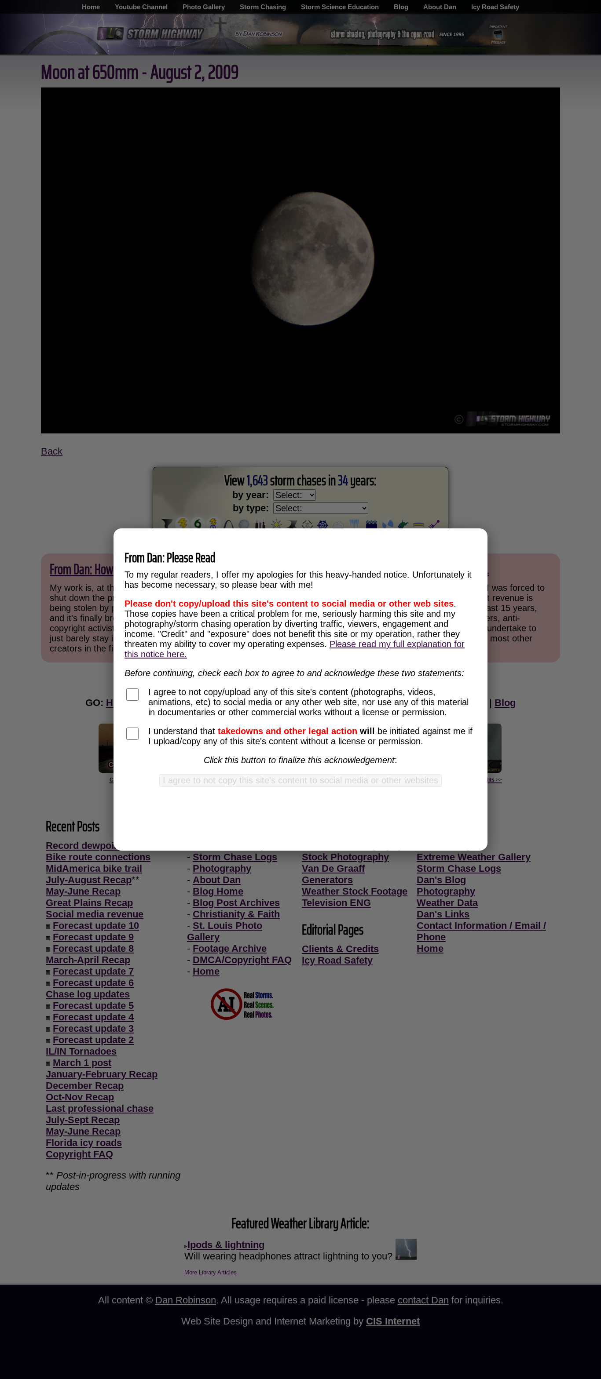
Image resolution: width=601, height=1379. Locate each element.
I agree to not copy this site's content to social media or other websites (300, 780)
